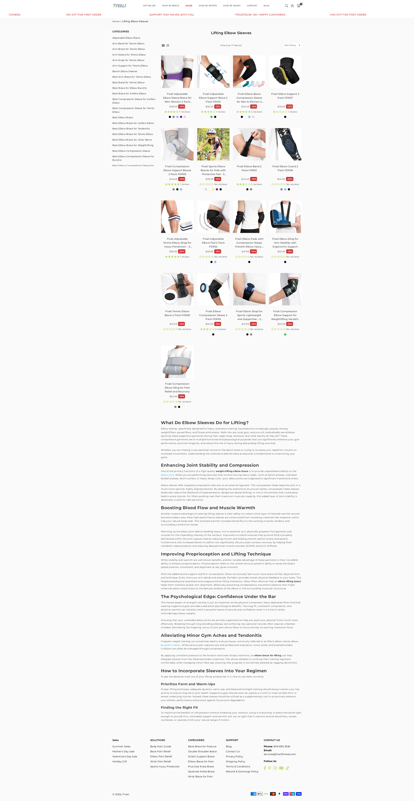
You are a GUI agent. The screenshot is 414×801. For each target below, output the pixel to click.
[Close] (284, 355)
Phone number (219, 385)
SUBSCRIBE (247, 437)
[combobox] (219, 393)
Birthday (216, 402)
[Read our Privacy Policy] (281, 426)
